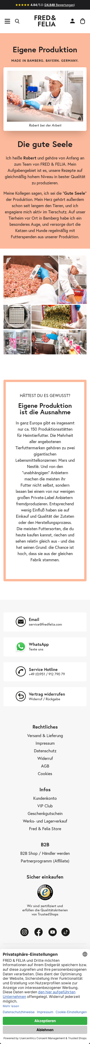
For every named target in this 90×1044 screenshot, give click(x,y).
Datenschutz (45, 751)
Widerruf (45, 758)
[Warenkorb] (83, 21)
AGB (45, 766)
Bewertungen (59, 5)
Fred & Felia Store (45, 829)
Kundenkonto (45, 798)
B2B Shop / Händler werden (45, 853)
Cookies (45, 774)
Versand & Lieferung (45, 736)
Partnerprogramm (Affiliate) (45, 861)
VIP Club (45, 806)
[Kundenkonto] (72, 21)
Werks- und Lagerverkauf (45, 821)
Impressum (45, 743)
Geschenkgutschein (45, 814)
